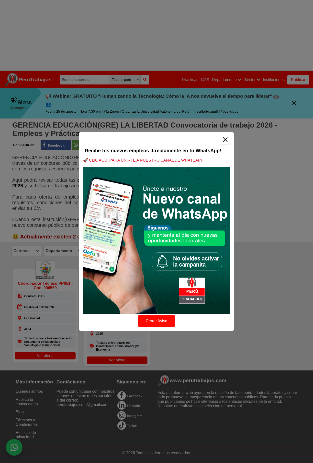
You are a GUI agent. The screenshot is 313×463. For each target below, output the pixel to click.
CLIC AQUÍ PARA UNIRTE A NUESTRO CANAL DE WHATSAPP (146, 160)
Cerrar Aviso (156, 321)
